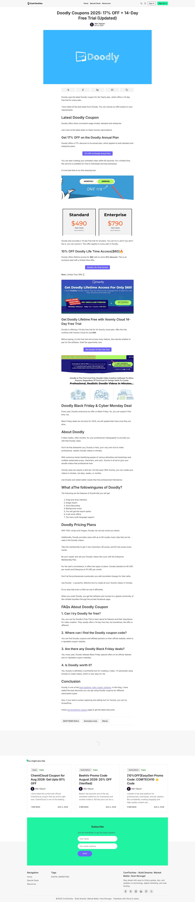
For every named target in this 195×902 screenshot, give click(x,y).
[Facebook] (125, 891)
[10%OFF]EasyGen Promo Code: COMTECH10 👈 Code (145, 779)
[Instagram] (136, 891)
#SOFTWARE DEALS (71, 721)
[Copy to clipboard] (127, 90)
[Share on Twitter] (68, 90)
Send (85, 853)
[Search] (145, 3)
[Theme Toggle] (141, 3)
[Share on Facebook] (83, 90)
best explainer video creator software (95, 687)
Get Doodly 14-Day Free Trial (97, 349)
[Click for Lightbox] (97, 206)
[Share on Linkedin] (97, 90)
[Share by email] (112, 90)
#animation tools (90, 721)
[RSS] (151, 891)
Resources (106, 3)
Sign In (151, 3)
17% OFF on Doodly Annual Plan (97, 153)
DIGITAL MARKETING (60, 877)
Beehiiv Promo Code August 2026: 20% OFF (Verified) (95, 779)
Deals (34, 770)
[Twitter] (131, 891)
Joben (136, 898)
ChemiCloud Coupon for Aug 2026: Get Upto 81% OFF (48, 779)
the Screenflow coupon (77, 710)
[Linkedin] (141, 891)
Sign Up (162, 3)
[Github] (146, 891)
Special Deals (95, 3)
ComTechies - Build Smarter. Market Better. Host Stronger (87, 898)
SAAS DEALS (85, 770)
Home (86, 3)
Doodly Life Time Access (97, 267)
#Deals (105, 721)
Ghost (128, 898)
